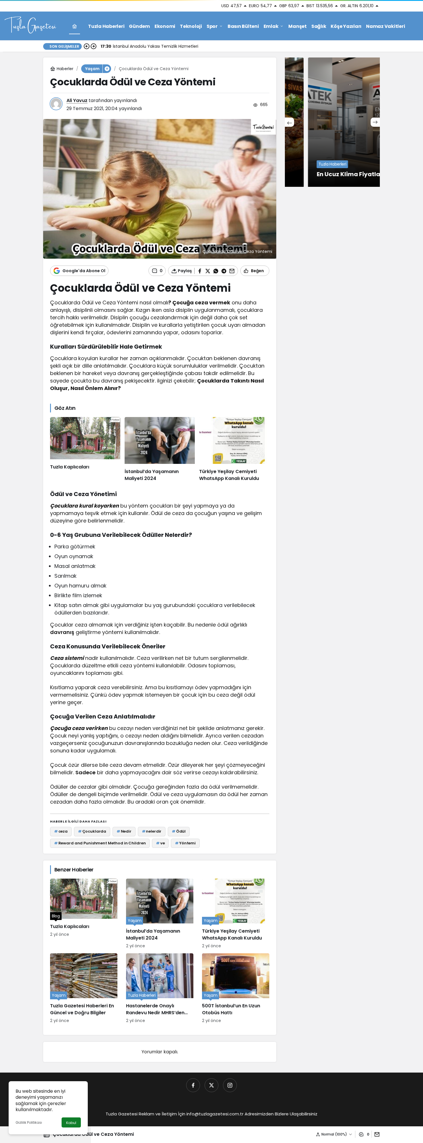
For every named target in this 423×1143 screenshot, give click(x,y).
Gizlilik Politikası (29, 1122)
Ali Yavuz (76, 100)
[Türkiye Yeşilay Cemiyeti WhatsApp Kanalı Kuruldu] (234, 449)
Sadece (85, 772)
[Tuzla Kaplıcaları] (85, 449)
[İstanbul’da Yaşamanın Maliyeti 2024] (160, 449)
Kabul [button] (71, 1122)
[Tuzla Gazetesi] (30, 25)
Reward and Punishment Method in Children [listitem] (100, 843)
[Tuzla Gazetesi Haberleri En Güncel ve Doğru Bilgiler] (83, 988)
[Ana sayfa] (74, 26)
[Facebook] (193, 1085)
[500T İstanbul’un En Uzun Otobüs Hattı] (235, 988)
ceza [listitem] (61, 831)
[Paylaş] (375, 1134)
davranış (62, 632)
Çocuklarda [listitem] (92, 831)
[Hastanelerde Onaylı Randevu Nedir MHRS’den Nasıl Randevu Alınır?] (159, 988)
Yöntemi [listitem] (185, 843)
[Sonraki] (93, 46)
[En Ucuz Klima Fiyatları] (332, 122)
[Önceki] (86, 46)
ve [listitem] (160, 843)
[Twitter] (211, 1085)
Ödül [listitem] (179, 831)
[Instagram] (230, 1085)
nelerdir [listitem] (152, 831)
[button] (106, 68)
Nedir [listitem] (124, 831)
